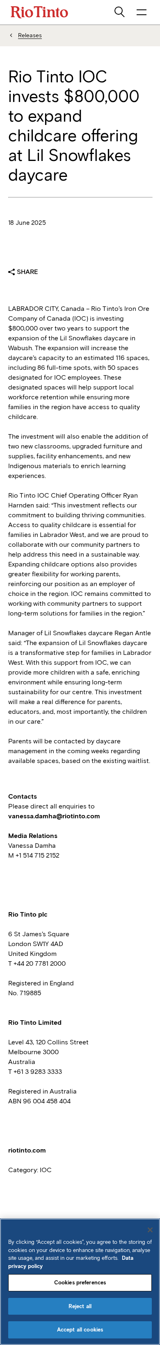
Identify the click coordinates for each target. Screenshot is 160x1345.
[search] (120, 12)
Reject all (80, 1306)
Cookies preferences (80, 1282)
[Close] (150, 1230)
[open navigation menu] (141, 12)
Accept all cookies (80, 1330)
